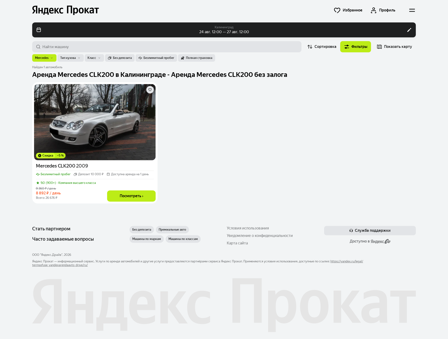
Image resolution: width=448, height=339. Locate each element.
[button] (347, 10)
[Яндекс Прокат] (65, 10)
